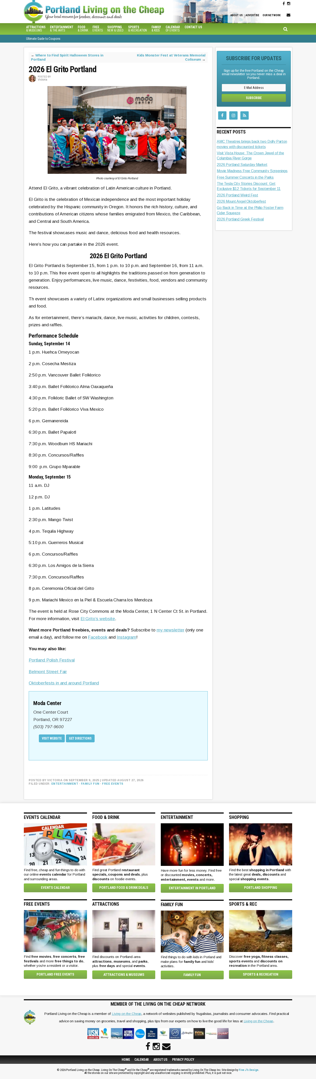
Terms (155, 573)
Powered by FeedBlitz (176, 564)
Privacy (170, 573)
